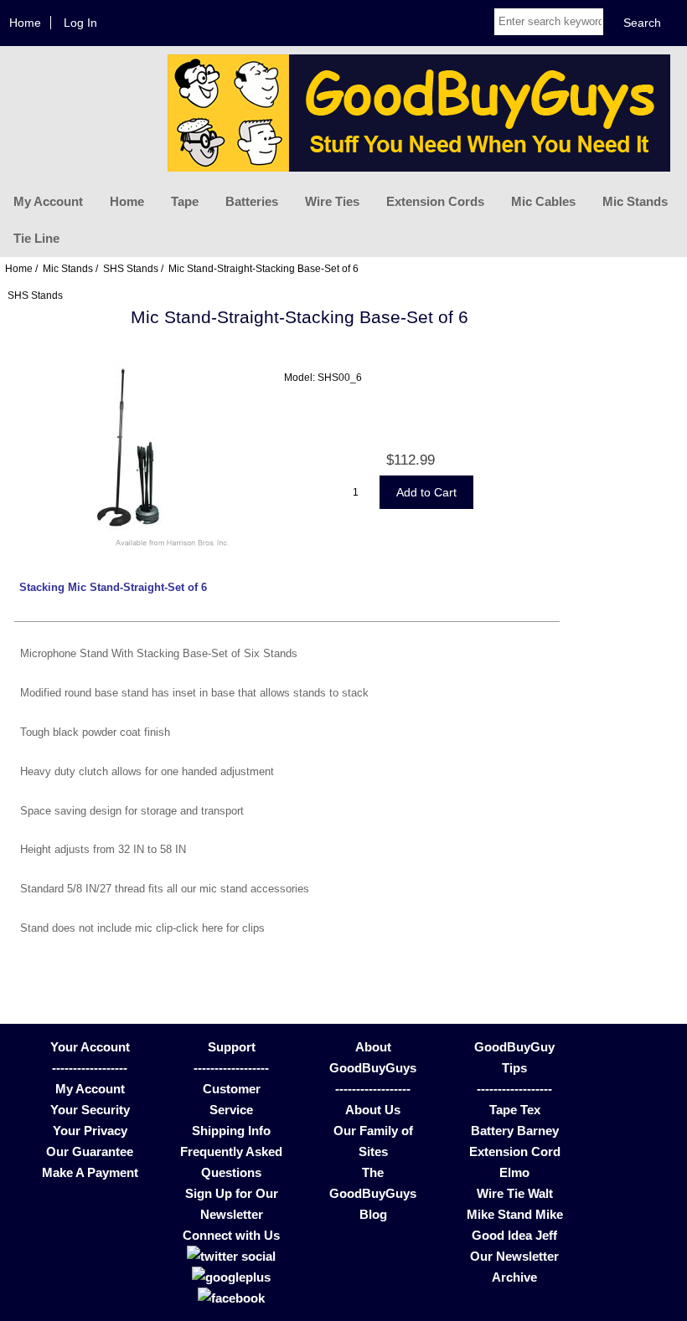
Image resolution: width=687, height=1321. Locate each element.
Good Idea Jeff (514, 1235)
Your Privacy (90, 1130)
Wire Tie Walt (515, 1193)
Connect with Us (231, 1235)
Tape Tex (514, 1110)
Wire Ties (332, 201)
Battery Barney (515, 1130)
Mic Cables (543, 201)
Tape (185, 201)
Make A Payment (90, 1172)
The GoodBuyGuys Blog (372, 1193)
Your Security (90, 1110)
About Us (372, 1110)
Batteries (251, 201)
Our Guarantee (89, 1151)
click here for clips (220, 928)
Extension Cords (435, 201)
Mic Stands (635, 201)
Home (25, 22)
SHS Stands (130, 268)
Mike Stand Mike (515, 1214)
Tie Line (36, 238)
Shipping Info (231, 1130)
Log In (80, 22)
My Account (48, 201)
